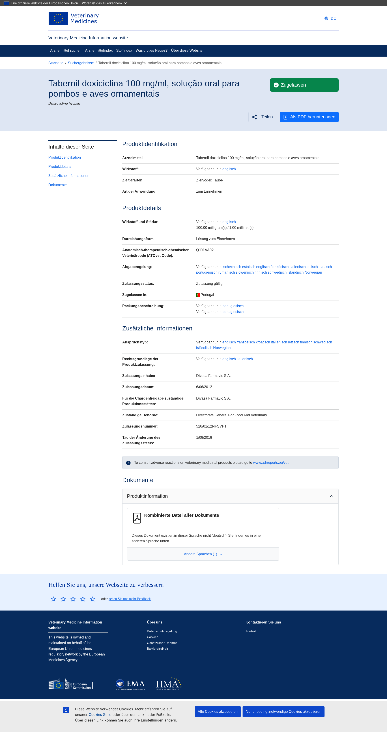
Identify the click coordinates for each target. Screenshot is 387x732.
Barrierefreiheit (157, 648)
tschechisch (231, 267)
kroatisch (263, 342)
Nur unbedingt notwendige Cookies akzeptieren (283, 711)
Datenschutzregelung (162, 631)
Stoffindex (124, 50)
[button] (262, 117)
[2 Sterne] (58, 599)
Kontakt (250, 631)
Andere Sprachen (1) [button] (200, 554)
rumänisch (226, 272)
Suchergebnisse (81, 63)
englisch (229, 169)
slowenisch (245, 272)
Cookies (152, 637)
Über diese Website (186, 50)
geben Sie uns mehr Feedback (129, 599)
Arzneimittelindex (99, 50)
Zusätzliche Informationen (68, 176)
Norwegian (313, 272)
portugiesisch (206, 272)
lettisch (312, 267)
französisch (280, 267)
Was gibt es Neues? (152, 50)
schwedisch (277, 272)
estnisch (248, 267)
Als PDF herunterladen (312, 116)
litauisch (325, 267)
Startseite (55, 63)
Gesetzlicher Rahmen (162, 643)
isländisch (296, 272)
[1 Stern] (53, 599)
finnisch (261, 272)
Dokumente (57, 185)
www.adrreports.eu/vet (270, 462)
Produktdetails (59, 166)
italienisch (298, 267)
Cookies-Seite (100, 715)
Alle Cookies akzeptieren (218, 711)
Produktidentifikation (64, 157)
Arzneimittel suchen (66, 50)
